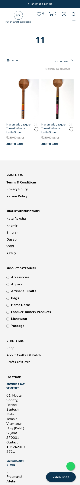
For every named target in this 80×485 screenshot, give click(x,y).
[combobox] (64, 61)
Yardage (17, 326)
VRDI (10, 246)
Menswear (19, 319)
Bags (15, 298)
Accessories (20, 277)
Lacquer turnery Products (31, 312)
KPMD (11, 253)
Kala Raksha (16, 219)
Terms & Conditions (21, 182)
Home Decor (20, 305)
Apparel (17, 284)
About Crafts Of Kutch (23, 355)
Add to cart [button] (15, 144)
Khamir (11, 226)
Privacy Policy (17, 189)
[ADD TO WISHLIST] (36, 127)
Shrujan (12, 232)
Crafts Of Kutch (18, 362)
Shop (10, 348)
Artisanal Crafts (23, 291)
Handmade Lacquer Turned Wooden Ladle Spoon (18, 128)
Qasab (11, 239)
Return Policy (16, 196)
